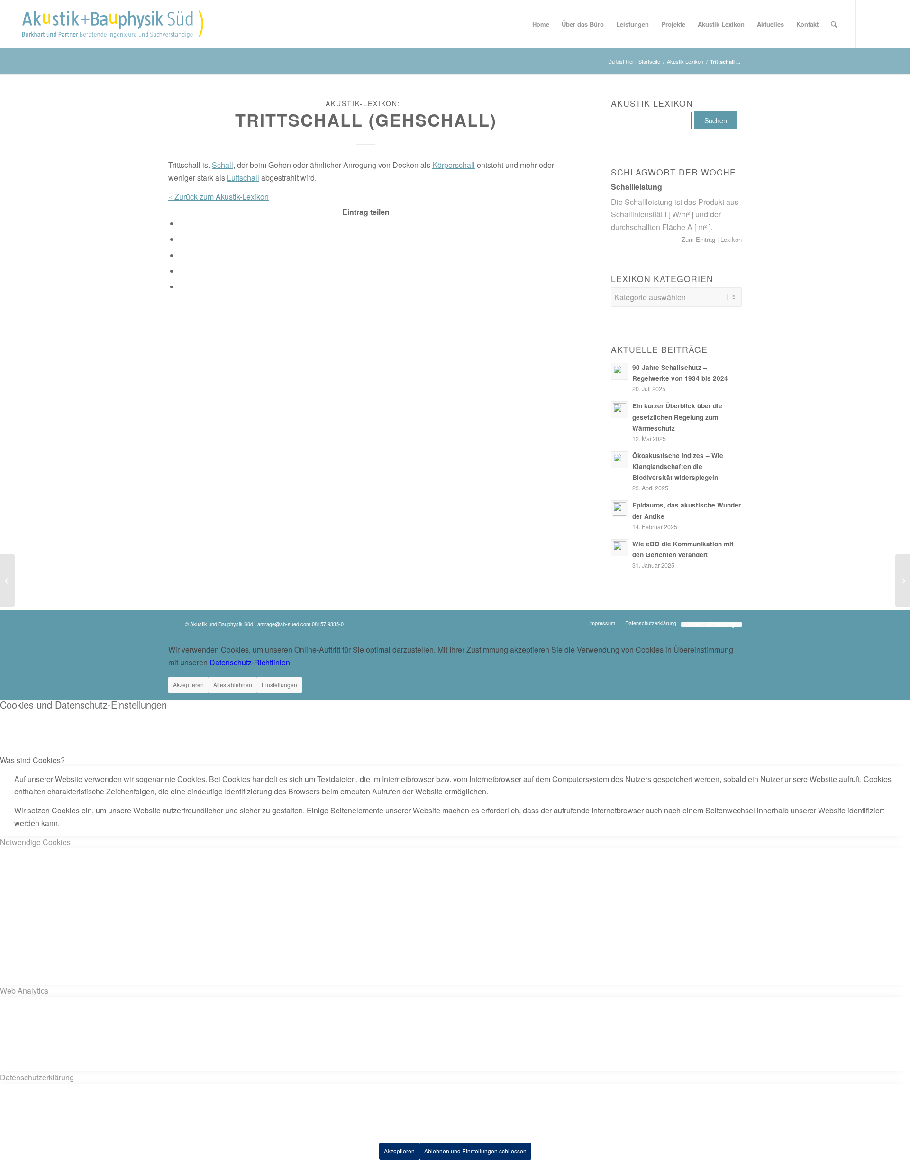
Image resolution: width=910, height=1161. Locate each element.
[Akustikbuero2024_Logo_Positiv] (113, 24)
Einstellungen (279, 685)
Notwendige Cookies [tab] (35, 842)
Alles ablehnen (232, 685)
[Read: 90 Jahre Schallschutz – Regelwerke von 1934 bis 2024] (619, 371)
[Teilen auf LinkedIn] (182, 239)
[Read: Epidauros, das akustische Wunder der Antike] (619, 508)
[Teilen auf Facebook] (182, 223)
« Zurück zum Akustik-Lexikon (218, 196)
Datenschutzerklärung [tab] (37, 1077)
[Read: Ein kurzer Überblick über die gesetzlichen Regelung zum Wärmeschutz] (619, 409)
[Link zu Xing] (871, 24)
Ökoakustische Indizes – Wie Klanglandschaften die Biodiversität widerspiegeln (677, 466)
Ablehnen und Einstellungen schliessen (475, 1151)
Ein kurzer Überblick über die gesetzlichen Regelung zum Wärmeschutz (677, 416)
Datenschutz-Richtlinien (249, 662)
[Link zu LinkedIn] (885, 24)
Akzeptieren (188, 685)
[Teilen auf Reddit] (182, 271)
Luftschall (243, 177)
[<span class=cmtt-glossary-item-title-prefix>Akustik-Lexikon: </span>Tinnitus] (7, 580)
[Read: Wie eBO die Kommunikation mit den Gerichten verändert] (619, 547)
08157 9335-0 (328, 623)
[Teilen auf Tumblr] (182, 255)
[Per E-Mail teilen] (182, 286)
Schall (222, 164)
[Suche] (834, 24)
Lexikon (730, 239)
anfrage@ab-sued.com (283, 623)
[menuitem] (540, 24)
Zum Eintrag (699, 239)
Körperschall (453, 164)
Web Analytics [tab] (24, 990)
